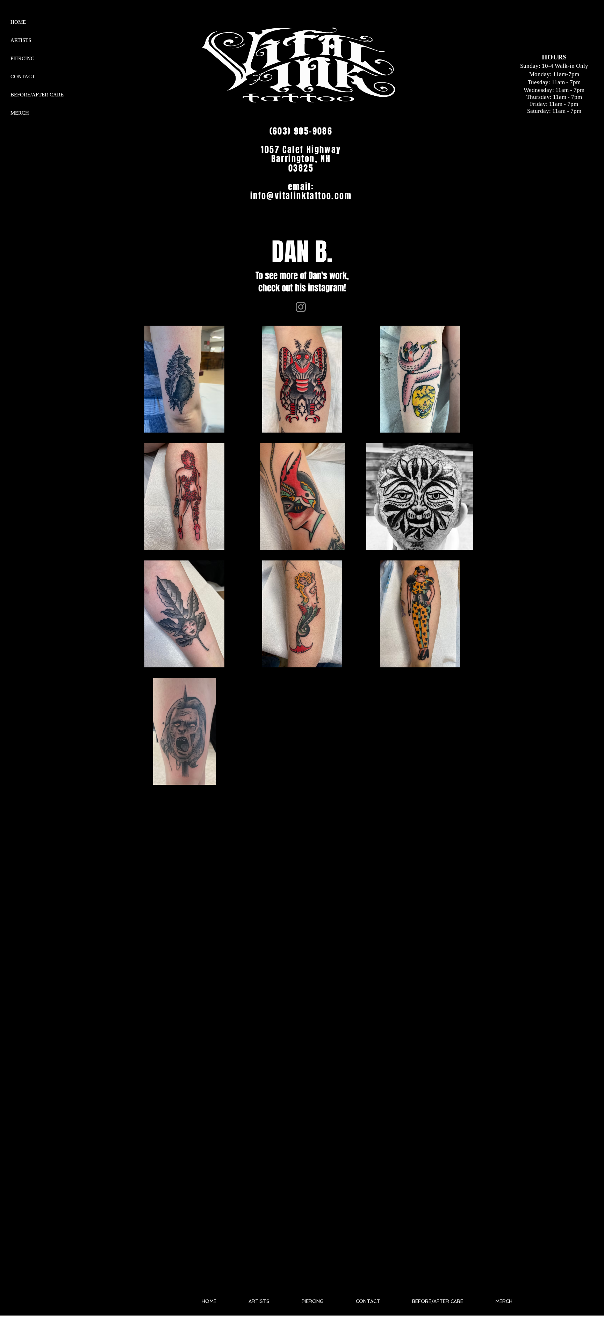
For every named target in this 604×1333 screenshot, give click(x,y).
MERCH (19, 113)
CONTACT (22, 76)
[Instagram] (301, 307)
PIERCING (22, 58)
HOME (18, 22)
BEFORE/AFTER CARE (37, 94)
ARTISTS (20, 40)
